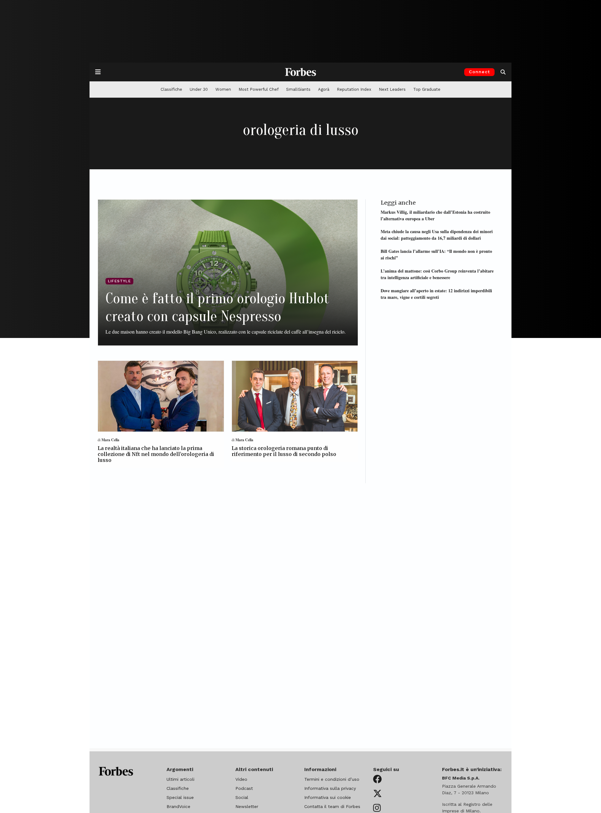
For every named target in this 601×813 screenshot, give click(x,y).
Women (223, 89)
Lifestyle (119, 281)
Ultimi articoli (180, 779)
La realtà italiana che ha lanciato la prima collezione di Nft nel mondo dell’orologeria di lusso (156, 454)
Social (241, 797)
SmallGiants (298, 89)
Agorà (323, 89)
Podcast (244, 788)
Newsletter (246, 806)
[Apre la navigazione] (98, 72)
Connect (479, 71)
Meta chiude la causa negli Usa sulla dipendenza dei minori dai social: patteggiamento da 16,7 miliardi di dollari (437, 234)
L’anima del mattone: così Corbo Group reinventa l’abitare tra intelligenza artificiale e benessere (437, 273)
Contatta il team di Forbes (332, 806)
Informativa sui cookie (327, 797)
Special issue (180, 797)
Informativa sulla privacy (330, 788)
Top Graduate (426, 89)
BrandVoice (178, 806)
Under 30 (199, 89)
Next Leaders (392, 89)
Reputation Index (354, 89)
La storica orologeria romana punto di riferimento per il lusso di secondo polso (284, 451)
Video (241, 779)
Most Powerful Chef (259, 89)
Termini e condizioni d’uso (331, 779)
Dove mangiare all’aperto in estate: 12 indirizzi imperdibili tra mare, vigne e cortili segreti (436, 293)
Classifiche (171, 89)
